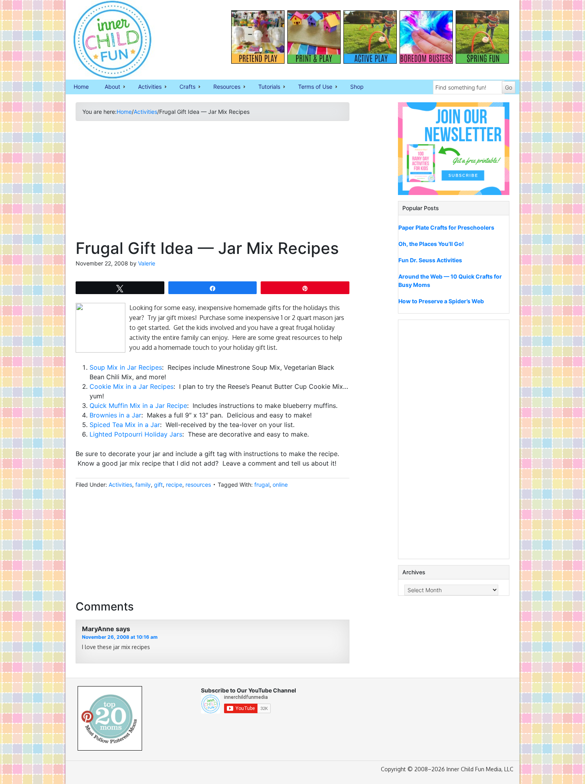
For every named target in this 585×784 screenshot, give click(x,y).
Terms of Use (311, 87)
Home (81, 86)
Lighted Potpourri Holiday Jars (136, 434)
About (108, 87)
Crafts (183, 87)
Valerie (146, 263)
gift (158, 484)
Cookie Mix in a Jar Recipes (132, 386)
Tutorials (265, 87)
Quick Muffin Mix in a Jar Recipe (138, 406)
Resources (222, 87)
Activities (146, 87)
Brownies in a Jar (115, 415)
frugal (261, 484)
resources (198, 484)
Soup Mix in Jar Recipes (126, 367)
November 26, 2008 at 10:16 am (120, 637)
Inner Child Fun (105, 40)
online (280, 484)
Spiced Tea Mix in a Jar (125, 425)
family (143, 484)
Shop (357, 86)
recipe (174, 484)
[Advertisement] (212, 183)
